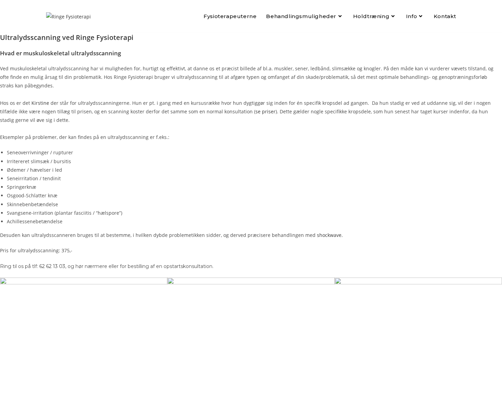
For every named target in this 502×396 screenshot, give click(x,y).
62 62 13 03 (52, 266)
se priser (265, 111)
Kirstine (40, 103)
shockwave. (330, 235)
